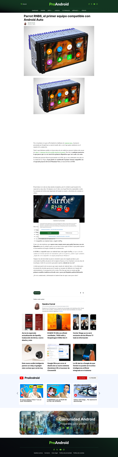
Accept (49, 233)
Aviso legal (67, 236)
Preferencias (69, 233)
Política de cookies (52, 236)
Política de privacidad (60, 236)
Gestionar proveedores (45, 229)
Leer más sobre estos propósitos (57, 229)
